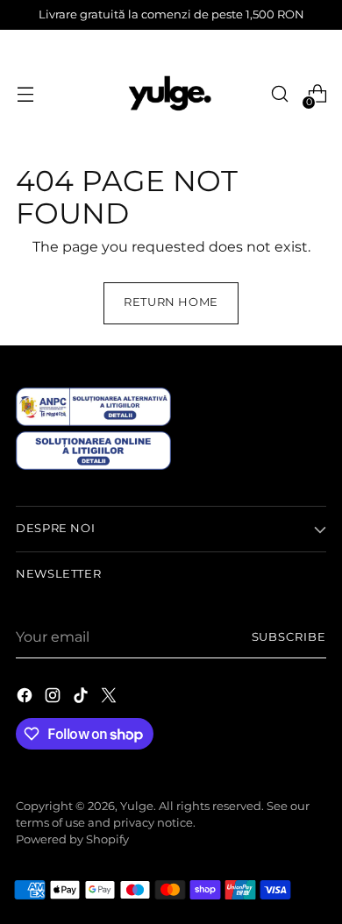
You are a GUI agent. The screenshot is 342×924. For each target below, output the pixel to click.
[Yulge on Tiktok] (82, 697)
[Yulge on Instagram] (54, 697)
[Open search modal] (279, 94)
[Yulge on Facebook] (26, 697)
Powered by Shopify (72, 839)
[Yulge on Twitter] (110, 697)
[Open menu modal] (25, 94)
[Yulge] (171, 94)
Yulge (136, 806)
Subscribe (289, 636)
